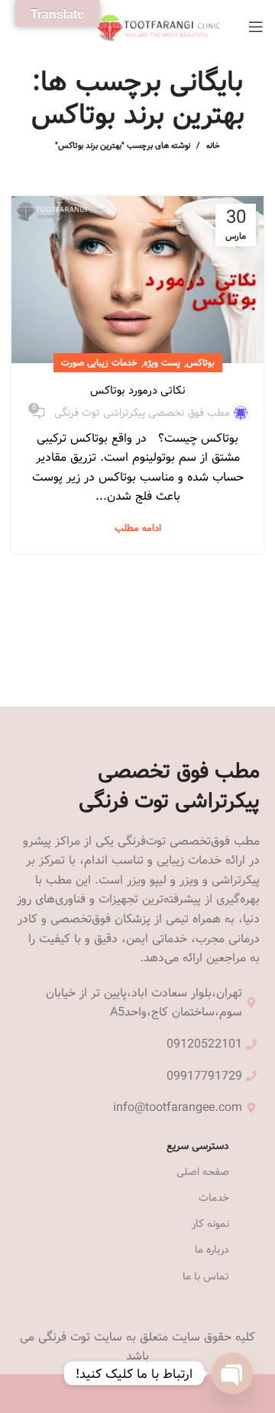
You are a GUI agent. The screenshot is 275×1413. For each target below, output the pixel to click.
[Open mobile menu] (256, 26)
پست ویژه (162, 362)
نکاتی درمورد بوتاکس (138, 390)
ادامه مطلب (138, 528)
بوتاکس (200, 362)
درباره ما (212, 1250)
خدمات (214, 1198)
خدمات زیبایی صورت (99, 362)
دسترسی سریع (198, 1146)
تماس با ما (206, 1276)
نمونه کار (210, 1224)
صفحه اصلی (202, 1172)
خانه (213, 146)
